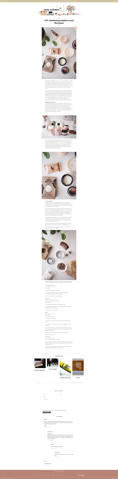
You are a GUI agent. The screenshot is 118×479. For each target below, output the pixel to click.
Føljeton (71, 1)
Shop (75, 1)
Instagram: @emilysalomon (59, 471)
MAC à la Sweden (53, 369)
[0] (117, 1)
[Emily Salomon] (59, 9)
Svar (74, 418)
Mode (45, 1)
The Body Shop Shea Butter (51, 286)
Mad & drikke (54, 1)
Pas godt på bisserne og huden (40, 370)
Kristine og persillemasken (60, 80)
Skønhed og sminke (39, 369)
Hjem (41, 1)
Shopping (49, 368)
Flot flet (78, 377)
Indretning (60, 1)
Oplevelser (66, 1)
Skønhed (48, 1)
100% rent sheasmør (61, 142)
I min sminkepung (38, 382)
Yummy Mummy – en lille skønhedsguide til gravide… (74, 382)
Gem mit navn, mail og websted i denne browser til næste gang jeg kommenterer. (54, 410)
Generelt (36, 369)
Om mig (35, 475)
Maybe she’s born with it (65, 377)
